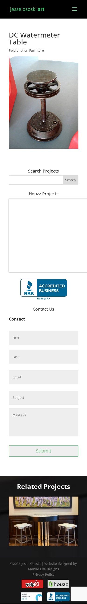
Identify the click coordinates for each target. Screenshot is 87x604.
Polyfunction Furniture (26, 50)
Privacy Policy (43, 574)
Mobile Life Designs (43, 569)
